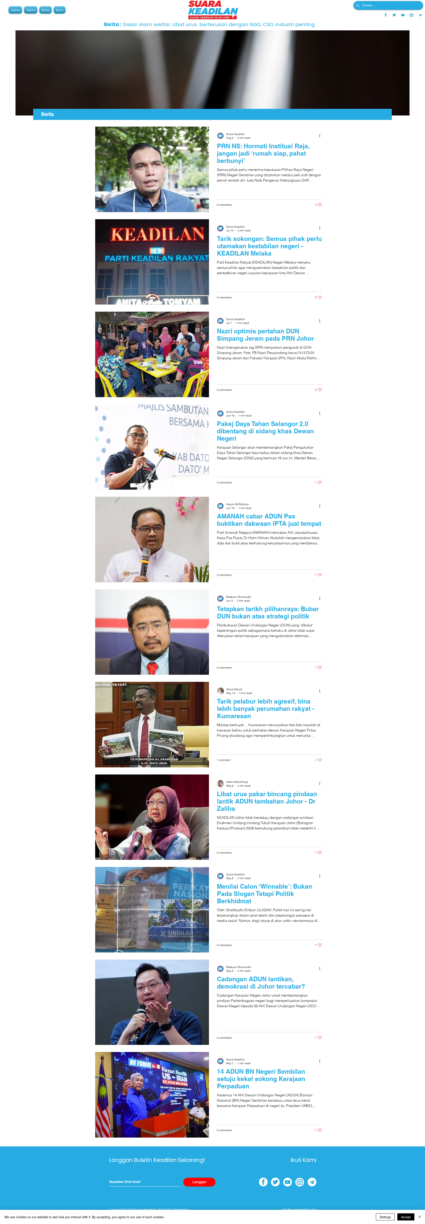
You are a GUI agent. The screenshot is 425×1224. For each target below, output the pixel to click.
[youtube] (403, 15)
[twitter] (394, 15)
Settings (385, 1217)
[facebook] (385, 15)
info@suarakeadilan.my (299, 1209)
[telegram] (420, 15)
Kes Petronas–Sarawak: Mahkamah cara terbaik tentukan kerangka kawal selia (222, 24)
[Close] (419, 1216)
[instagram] (411, 15)
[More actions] (321, 135)
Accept (406, 1217)
